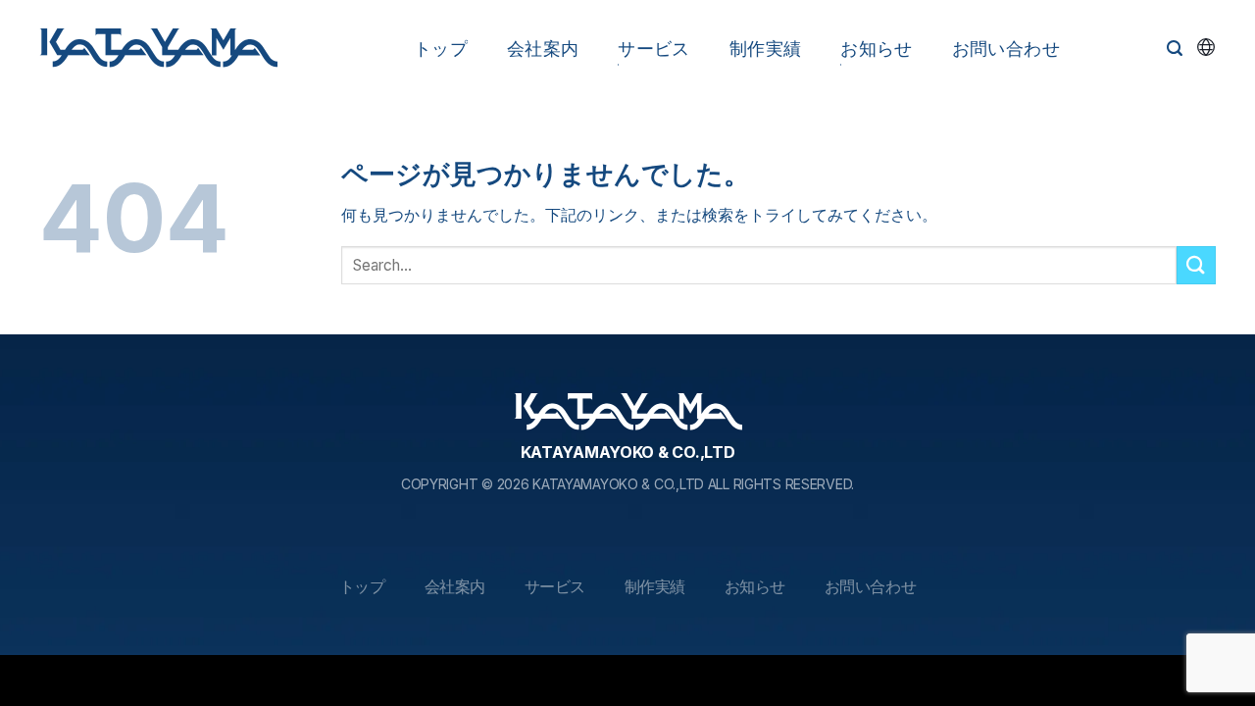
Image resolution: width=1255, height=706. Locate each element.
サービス (653, 48)
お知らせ (876, 48)
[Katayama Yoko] (158, 49)
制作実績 (765, 48)
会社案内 (542, 48)
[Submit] (1196, 265)
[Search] (1174, 48)
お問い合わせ (1006, 48)
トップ (441, 48)
